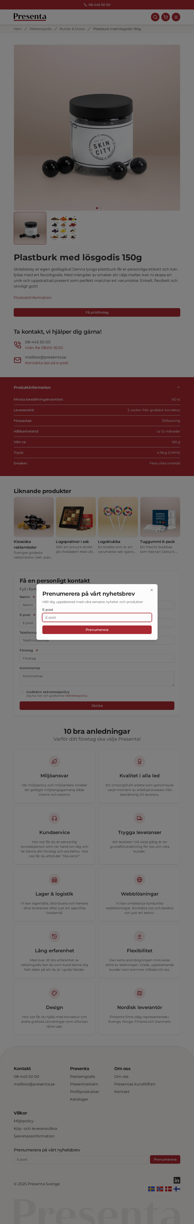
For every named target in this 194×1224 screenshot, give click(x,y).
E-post (47, 609)
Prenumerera (97, 630)
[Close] (152, 590)
